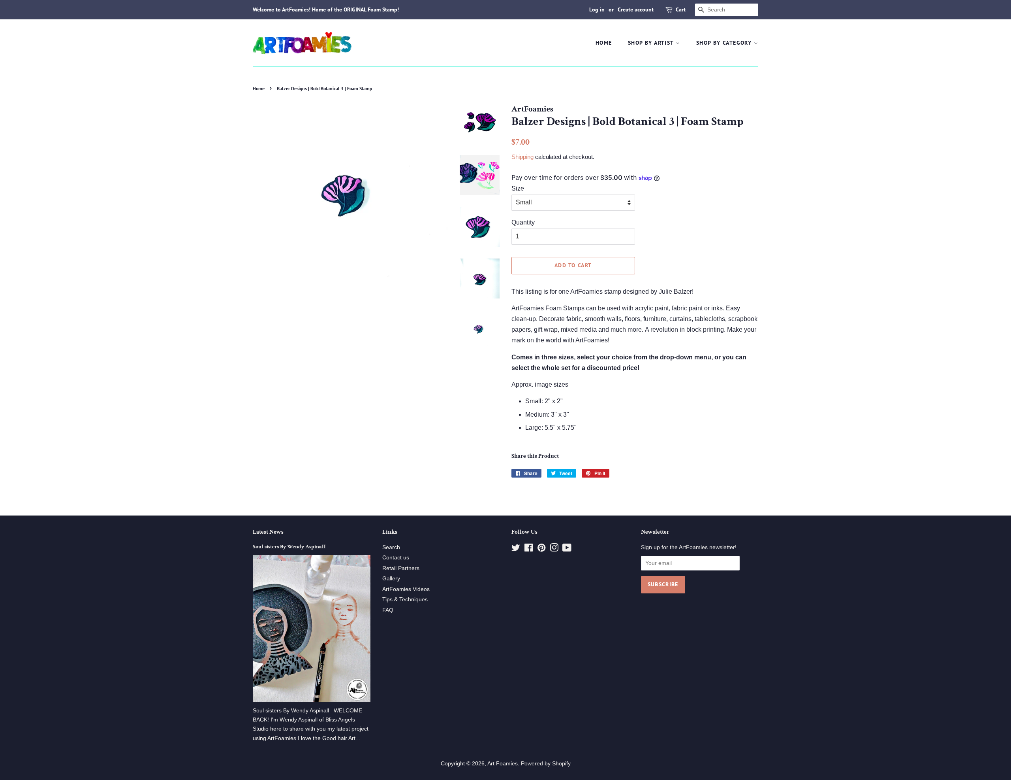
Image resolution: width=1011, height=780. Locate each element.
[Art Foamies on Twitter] (515, 549)
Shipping (522, 156)
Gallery (391, 579)
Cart (681, 9)
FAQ (387, 610)
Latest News (268, 532)
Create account (636, 9)
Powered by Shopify (546, 764)
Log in (597, 9)
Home (604, 42)
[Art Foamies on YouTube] (566, 549)
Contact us (395, 558)
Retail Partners (400, 568)
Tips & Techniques (405, 599)
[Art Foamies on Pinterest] (541, 549)
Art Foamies (502, 764)
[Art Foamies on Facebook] (528, 549)
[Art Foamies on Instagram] (554, 549)
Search (391, 547)
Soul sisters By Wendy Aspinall (289, 546)
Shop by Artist (652, 42)
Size (517, 188)
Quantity (523, 222)
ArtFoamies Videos (406, 589)
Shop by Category (725, 42)
